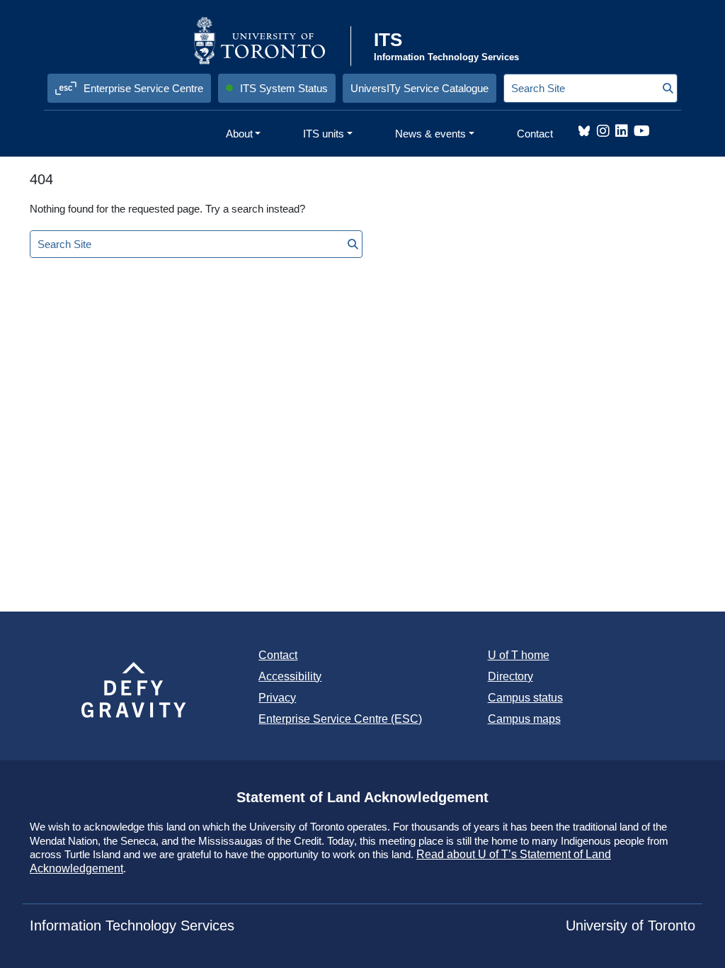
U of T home (518, 655)
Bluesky (584, 131)
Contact (277, 655)
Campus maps (524, 719)
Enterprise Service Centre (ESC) (340, 719)
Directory (510, 676)
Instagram (603, 131)
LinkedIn (621, 131)
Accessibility (289, 676)
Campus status (525, 698)
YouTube (642, 131)
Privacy (277, 698)
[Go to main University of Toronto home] (270, 40)
